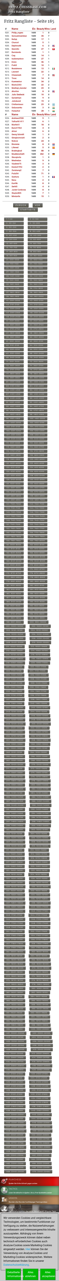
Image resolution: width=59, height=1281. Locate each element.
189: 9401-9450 (13, 602)
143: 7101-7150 (13, 508)
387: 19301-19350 (14, 1005)
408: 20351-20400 (42, 1045)
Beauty (40, 28)
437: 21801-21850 (14, 1106)
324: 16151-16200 (39, 874)
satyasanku (17, 107)
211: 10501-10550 (14, 646)
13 (42, 68)
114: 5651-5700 (37, 447)
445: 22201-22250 (15, 1123)
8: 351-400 (35, 231)
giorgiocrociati (18, 138)
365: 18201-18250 (14, 960)
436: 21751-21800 (39, 1102)
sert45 (14, 186)
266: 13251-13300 (39, 756)
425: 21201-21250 (14, 1082)
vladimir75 (16, 164)
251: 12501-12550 (14, 728)
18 (42, 125)
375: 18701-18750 (14, 980)
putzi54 (15, 173)
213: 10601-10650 (14, 650)
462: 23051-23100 (40, 1155)
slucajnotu (16, 157)
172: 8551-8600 (37, 565)
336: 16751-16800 (39, 899)
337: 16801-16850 (14, 903)
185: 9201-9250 (13, 593)
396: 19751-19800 (39, 1021)
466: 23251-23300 (40, 1163)
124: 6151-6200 (37, 467)
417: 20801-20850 (15, 1066)
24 (42, 141)
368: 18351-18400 (40, 964)
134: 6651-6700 (37, 488)
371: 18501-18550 (14, 972)
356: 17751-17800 (39, 939)
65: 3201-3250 (13, 349)
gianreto (15, 49)
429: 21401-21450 (14, 1090)
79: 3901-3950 (13, 378)
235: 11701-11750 (14, 695)
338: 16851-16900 (40, 903)
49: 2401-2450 (13, 317)
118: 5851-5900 (37, 455)
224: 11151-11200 (38, 671)
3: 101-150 (11, 223)
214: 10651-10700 (39, 650)
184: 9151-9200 (37, 589)
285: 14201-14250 (14, 797)
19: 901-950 (11, 256)
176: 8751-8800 (37, 573)
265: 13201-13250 (14, 756)
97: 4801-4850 (13, 414)
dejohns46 (16, 46)
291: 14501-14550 (14, 809)
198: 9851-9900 (37, 618)
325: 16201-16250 (14, 878)
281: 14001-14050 (14, 789)
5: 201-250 (11, 227)
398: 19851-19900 (40, 1025)
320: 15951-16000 (39, 866)
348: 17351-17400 (39, 923)
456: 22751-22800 (40, 1143)
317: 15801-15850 (14, 862)
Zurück (20, 205)
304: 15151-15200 (39, 834)
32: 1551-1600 (36, 280)
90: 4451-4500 (37, 398)
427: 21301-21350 (14, 1086)
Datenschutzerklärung (16, 1264)
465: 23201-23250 (15, 1163)
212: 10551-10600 (39, 646)
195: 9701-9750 (13, 614)
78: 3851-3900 (37, 374)
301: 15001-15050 (14, 830)
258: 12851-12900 (40, 740)
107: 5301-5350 (13, 435)
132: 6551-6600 (37, 484)
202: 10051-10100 (40, 626)
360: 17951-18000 (39, 948)
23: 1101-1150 (12, 264)
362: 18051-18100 (40, 952)
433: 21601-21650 (14, 1098)
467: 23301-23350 (15, 1167)
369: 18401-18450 (14, 968)
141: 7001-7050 (13, 504)
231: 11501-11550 (14, 687)
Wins (47, 28)
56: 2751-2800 (37, 329)
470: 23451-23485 (41, 1171)
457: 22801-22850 (15, 1147)
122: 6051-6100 (37, 463)
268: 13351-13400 (39, 760)
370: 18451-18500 (40, 968)
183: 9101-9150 (13, 589)
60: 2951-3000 (37, 337)
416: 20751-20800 (40, 1062)
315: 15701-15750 (14, 858)
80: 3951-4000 (37, 378)
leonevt (15, 72)
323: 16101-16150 (14, 874)
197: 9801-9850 (13, 618)
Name (15, 28)
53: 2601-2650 (13, 325)
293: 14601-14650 (14, 813)
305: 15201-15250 (14, 838)
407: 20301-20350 (15, 1045)
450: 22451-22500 (41, 1131)
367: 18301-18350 (14, 964)
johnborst (16, 101)
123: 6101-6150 (13, 467)
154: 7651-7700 (37, 528)
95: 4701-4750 (13, 410)
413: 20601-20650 (15, 1057)
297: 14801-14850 (14, 821)
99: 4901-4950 (13, 418)
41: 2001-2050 (13, 300)
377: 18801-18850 (14, 984)
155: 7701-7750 (13, 532)
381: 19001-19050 (14, 992)
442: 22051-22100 (40, 1114)
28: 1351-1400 (36, 272)
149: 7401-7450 (13, 520)
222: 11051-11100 (38, 667)
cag (13, 55)
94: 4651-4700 (37, 406)
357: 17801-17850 (14, 943)
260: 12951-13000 (39, 744)
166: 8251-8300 (37, 553)
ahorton (15, 91)
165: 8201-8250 (13, 553)
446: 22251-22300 (41, 1123)
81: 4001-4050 (13, 382)
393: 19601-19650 (14, 1017)
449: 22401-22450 (15, 1131)
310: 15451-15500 (40, 846)
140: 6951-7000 (37, 500)
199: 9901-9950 (13, 622)
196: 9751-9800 (37, 614)
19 (42, 101)
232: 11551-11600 (38, 687)
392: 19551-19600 (39, 1013)
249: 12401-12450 (14, 724)
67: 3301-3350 (13, 353)
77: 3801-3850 (13, 374)
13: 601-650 (11, 243)
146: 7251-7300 (37, 512)
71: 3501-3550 (13, 361)
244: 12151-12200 (39, 711)
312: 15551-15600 (39, 850)
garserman (16, 98)
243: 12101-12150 (14, 711)
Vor (37, 205)
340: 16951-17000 (39, 907)
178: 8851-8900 (37, 577)
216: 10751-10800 (39, 654)
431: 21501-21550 (14, 1094)
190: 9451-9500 (37, 602)
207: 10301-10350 (14, 638)
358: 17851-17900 (40, 943)
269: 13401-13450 (14, 764)
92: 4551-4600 (37, 402)
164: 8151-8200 (37, 549)
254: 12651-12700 (39, 732)
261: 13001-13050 (14, 748)
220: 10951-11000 (39, 663)
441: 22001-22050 (15, 1114)
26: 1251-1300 (36, 268)
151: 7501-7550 (13, 524)
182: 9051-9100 (37, 585)
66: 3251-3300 (37, 349)
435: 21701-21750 (14, 1102)
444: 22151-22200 (40, 1118)
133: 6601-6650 (13, 488)
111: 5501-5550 (13, 443)
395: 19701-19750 (14, 1021)
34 (42, 81)
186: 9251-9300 (37, 593)
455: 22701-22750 (15, 1143)
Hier (28, 1249)
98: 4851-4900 (37, 414)
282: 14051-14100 (40, 789)
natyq (14, 39)
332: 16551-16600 (39, 891)
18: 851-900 (35, 252)
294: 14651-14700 (40, 813)
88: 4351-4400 (37, 394)
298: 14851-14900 (40, 821)
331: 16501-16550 (14, 891)
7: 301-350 (11, 231)
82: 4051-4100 (37, 382)
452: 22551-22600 (40, 1135)
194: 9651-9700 (37, 610)
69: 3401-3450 (13, 357)
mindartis (16, 196)
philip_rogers (17, 33)
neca (14, 180)
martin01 (16, 125)
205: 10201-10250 (14, 634)
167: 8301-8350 (13, 557)
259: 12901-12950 (14, 744)
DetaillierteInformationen (14, 1274)
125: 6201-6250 (13, 471)
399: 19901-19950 (14, 1029)
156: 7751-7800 (37, 532)
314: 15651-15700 (39, 854)
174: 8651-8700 (37, 569)
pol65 (14, 65)
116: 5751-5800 (37, 451)
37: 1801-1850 (13, 292)
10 (42, 65)
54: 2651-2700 (37, 325)
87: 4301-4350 (13, 394)
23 (42, 88)
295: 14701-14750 (14, 817)
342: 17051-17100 (39, 911)
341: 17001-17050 (14, 911)
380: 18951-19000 (40, 988)
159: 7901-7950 (13, 541)
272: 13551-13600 (39, 768)
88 (42, 151)
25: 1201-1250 (12, 268)
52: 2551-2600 (37, 321)
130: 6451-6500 (37, 479)
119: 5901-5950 (13, 459)
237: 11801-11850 (14, 699)
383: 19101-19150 (14, 996)
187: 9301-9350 (13, 597)
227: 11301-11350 (14, 679)
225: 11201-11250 (14, 675)
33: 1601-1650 (12, 284)
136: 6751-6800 (37, 492)
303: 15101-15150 (14, 834)
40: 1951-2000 (37, 296)
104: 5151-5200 (37, 427)
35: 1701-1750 (12, 288)
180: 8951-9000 (37, 581)
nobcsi (15, 141)
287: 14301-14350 (14, 801)
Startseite (28, 209)
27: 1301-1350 (12, 272)
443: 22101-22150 (14, 1118)
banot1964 (17, 128)
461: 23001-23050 (15, 1155)
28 (42, 111)
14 (42, 55)
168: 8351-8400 (37, 557)
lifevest (15, 147)
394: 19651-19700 (39, 1017)
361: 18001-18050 (14, 952)
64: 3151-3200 (36, 345)
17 (42, 39)
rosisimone (17, 68)
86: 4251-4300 (37, 390)
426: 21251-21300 (39, 1082)
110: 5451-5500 (37, 439)
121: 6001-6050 (13, 463)
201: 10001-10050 (14, 626)
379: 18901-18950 (14, 988)
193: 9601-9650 (13, 610)
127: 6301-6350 (13, 475)
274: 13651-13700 (39, 773)
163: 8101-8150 (13, 549)
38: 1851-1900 (36, 292)
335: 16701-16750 (14, 899)
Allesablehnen (30, 1274)
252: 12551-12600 (39, 728)
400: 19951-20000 (40, 1029)
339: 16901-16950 (14, 907)
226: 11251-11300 (38, 675)
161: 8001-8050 (13, 545)
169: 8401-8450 (13, 561)
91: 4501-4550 (13, 402)
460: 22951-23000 (41, 1151)
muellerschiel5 (18, 154)
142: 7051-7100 (37, 504)
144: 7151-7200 (37, 508)
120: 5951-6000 (37, 459)
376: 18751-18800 (40, 980)
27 (42, 49)
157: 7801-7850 (13, 536)
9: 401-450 (11, 235)
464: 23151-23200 (40, 1159)
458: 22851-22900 (41, 1147)
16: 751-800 (35, 247)
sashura (15, 177)
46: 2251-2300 (37, 309)
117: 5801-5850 (13, 455)
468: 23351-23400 (41, 1167)
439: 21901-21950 (14, 1110)
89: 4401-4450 (13, 398)
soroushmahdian (19, 36)
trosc (14, 78)
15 (42, 196)
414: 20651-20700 (40, 1057)
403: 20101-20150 (14, 1037)
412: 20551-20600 (40, 1053)
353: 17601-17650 (14, 935)
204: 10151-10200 (39, 630)
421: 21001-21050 (14, 1074)
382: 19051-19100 (39, 992)
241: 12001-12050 (14, 707)
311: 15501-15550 (14, 850)
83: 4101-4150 (13, 386)
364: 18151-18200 (39, 956)
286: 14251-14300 (40, 797)
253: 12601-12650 (14, 732)
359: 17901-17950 (14, 948)
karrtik (15, 183)
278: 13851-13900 (40, 781)
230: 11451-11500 (39, 683)
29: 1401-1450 (13, 276)
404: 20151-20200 (40, 1037)
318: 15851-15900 (39, 862)
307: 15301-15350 (14, 842)
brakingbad (17, 151)
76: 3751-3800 (37, 370)
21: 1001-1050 (12, 260)
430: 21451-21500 (40, 1090)
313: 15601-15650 (14, 854)
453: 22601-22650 (15, 1139)
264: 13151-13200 (39, 752)
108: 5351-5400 (37, 435)
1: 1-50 (9, 219)
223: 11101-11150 (13, 671)
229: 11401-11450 (14, 683)
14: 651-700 (35, 243)
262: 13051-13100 (39, 748)
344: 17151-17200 (39, 915)
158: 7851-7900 (37, 536)
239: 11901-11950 (14, 703)
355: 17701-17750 (14, 939)
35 (42, 36)
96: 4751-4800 (37, 410)
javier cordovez (19, 190)
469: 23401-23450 (15, 1171)
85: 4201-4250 (13, 390)
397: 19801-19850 (14, 1025)
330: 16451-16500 (40, 886)
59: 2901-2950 (13, 337)
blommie (15, 144)
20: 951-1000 (36, 256)
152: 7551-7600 (37, 524)
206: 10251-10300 (40, 634)
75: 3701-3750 (13, 370)
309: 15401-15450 (14, 846)
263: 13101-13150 (14, 752)
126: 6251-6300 (37, 471)
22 (42, 72)
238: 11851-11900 (39, 699)
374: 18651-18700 (40, 976)
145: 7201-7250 (13, 512)
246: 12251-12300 (39, 716)
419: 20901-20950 (15, 1070)
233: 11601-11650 (14, 691)
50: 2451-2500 (37, 317)
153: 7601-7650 (13, 528)
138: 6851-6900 (37, 496)
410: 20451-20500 (41, 1049)
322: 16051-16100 (39, 870)
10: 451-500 (35, 235)
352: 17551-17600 (39, 931)
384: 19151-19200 (39, 996)
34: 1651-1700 (36, 284)
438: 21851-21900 (40, 1106)
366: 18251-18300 (40, 960)
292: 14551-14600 (39, 809)
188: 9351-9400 (37, 597)
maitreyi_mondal (19, 88)
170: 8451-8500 (37, 561)
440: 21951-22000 (40, 1110)
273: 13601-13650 (14, 773)
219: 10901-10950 (14, 663)
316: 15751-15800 (39, 858)
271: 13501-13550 (14, 768)
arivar (14, 131)
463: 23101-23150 (14, 1159)
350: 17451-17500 (39, 927)
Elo (34, 28)
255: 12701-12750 (14, 736)
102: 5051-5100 (37, 422)
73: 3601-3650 (13, 365)
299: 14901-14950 (14, 825)
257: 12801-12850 (14, 740)
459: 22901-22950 (15, 1151)
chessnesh (16, 75)
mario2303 (16, 85)
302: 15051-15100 (39, 830)
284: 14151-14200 (39, 793)
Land (53, 28)
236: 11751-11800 (39, 695)
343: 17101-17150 (14, 915)
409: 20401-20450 (15, 1049)
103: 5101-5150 (13, 427)
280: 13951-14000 (39, 785)
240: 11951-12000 (39, 703)
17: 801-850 (12, 252)
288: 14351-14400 (40, 801)
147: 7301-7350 (13, 516)
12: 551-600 (35, 239)
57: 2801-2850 (13, 333)
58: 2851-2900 (37, 333)
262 (42, 154)
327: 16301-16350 (14, 882)
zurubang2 (16, 170)
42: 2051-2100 (37, 300)
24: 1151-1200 (36, 264)
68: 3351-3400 (37, 353)
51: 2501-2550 (13, 321)
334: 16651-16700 (39, 895)
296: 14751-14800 (40, 817)
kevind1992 (17, 167)
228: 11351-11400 (39, 679)
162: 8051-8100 (37, 545)
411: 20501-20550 (14, 1053)
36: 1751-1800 (36, 288)
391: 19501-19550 (14, 1013)
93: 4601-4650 (13, 406)
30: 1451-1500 (36, 276)
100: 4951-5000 (37, 418)
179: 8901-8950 (13, 581)
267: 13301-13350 (14, 760)
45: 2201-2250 (13, 309)
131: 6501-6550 (13, 484)
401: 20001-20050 (15, 1033)
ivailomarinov (18, 59)
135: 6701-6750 (13, 492)
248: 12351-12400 (39, 720)
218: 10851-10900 (40, 659)
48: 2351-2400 (37, 313)
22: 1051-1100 (36, 260)
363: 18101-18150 (14, 956)
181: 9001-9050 (13, 585)
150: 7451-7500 (37, 520)
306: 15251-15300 (39, 838)
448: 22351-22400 (41, 1127)
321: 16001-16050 (14, 870)
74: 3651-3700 (37, 365)
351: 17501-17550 (14, 931)
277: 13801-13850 (14, 781)
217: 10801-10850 (14, 659)
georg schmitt (18, 134)
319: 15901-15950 (14, 866)
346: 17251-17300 (39, 919)
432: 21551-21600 (39, 1094)
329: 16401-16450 (14, 886)
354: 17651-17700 (39, 935)
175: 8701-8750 (13, 573)
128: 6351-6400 (37, 475)
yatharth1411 (18, 121)
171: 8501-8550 (13, 565)
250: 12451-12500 (40, 724)
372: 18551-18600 (39, 972)
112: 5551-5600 (37, 443)
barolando (16, 52)
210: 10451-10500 (40, 642)
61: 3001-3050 (13, 341)
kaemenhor (17, 81)
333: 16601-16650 (14, 895)
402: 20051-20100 (41, 1033)
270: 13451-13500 (40, 764)
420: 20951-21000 (40, 1070)
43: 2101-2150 (13, 304)
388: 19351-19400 (39, 1005)
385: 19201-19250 (14, 1000)
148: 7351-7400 (37, 516)
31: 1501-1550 (12, 280)
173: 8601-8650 (13, 569)
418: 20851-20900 (41, 1066)
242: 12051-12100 (39, 707)
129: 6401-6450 (13, 479)
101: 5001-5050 (13, 422)
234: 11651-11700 (39, 691)
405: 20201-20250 (15, 1041)
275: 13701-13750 (14, 777)
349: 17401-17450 (14, 927)
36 (42, 62)
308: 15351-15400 (39, 842)
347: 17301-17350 (14, 923)
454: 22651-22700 (40, 1139)
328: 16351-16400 (39, 882)
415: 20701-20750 (15, 1062)
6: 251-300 (35, 227)
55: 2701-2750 (13, 329)
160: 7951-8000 (37, 541)
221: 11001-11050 (14, 667)
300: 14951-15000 (40, 825)
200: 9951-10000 (38, 622)
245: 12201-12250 (14, 716)
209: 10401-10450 (15, 642)
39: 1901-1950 (12, 296)
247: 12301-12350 (14, 720)
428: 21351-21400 (39, 1086)
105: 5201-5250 (13, 431)
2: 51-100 (34, 219)
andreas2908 (18, 118)
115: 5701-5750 (13, 451)
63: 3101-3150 (12, 345)
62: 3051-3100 (36, 341)
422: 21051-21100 (39, 1074)
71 (42, 173)
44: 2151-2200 (37, 304)
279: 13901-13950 (14, 785)
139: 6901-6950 (13, 500)
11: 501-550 (11, 239)
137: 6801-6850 (13, 496)
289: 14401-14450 (15, 805)
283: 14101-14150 (14, 793)
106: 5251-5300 (37, 431)
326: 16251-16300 (39, 878)
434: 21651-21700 (39, 1098)
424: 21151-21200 (39, 1078)
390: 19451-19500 (40, 1009)
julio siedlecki (18, 94)
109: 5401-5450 (13, 439)
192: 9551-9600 (37, 606)
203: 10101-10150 (14, 630)
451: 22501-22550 (14, 1135)
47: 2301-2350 (13, 313)
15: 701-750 (11, 247)
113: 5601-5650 (13, 447)
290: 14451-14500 (40, 805)
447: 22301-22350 (15, 1127)
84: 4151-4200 (37, 386)
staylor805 (16, 193)
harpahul (16, 111)
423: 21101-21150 (14, 1078)
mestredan (16, 160)
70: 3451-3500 (37, 357)
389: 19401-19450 (14, 1009)
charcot (15, 42)
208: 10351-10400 (40, 638)
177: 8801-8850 (13, 577)
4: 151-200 (35, 223)
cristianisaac (17, 104)
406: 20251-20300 (41, 1041)
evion (14, 62)
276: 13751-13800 (39, 777)
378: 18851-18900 (40, 984)
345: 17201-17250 (14, 919)
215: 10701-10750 (14, 654)
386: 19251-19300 (39, 1000)
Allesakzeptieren (48, 1274)
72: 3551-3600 (37, 361)
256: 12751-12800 (39, 736)
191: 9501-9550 (13, 606)
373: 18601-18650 (14, 976)
